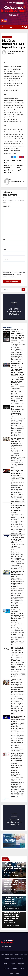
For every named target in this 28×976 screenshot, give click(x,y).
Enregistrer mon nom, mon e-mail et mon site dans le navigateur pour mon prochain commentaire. (14, 274)
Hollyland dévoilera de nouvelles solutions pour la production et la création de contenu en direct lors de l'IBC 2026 (17, 475)
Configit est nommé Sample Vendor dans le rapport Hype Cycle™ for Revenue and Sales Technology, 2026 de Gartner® (17, 541)
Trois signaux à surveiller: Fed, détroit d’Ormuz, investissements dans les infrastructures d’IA (14, 865)
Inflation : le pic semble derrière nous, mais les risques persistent (14, 884)
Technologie (6, 968)
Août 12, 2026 (9, 889)
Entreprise (13, 963)
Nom (4, 239)
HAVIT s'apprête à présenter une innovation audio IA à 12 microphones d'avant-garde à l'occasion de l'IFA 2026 (17, 411)
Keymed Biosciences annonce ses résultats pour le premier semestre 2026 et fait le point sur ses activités (18, 508)
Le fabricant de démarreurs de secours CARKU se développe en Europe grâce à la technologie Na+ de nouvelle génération (18, 615)
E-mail (5, 249)
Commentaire (7, 206)
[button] (19, 26)
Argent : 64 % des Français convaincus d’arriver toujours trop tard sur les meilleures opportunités (14, 898)
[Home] (2, 27)
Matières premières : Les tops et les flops (13, 44)
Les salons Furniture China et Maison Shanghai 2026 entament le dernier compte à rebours (17, 442)
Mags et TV (15, 968)
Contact (17, 973)
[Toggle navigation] (11, 26)
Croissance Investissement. (17, 958)
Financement (21, 963)
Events (22, 968)
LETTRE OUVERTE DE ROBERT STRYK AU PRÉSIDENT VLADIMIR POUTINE (17, 649)
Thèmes (11, 973)
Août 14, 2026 (9, 872)
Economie (6, 963)
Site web (5, 259)
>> (8, 799)
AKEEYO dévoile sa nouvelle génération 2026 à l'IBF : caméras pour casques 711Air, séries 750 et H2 (17, 335)
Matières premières (6, 37)
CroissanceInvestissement (17, 51)
